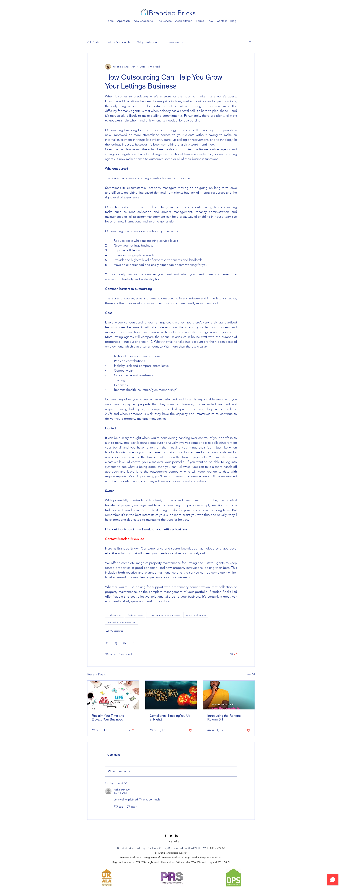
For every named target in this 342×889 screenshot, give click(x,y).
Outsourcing (114, 614)
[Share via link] (133, 643)
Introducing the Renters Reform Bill (224, 717)
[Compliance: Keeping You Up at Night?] (171, 695)
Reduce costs (135, 614)
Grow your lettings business (164, 614)
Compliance (175, 42)
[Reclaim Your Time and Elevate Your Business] (113, 695)
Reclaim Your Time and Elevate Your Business (108, 717)
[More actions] (235, 66)
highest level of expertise (121, 621)
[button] (250, 42)
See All (251, 673)
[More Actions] (235, 791)
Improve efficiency (196, 614)
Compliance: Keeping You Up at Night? (170, 717)
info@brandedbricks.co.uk (172, 852)
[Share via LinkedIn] (124, 643)
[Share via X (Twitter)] (115, 643)
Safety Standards (118, 42)
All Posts (93, 42)
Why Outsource (148, 42)
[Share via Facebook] (106, 643)
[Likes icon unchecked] (116, 807)
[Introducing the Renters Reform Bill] (229, 695)
